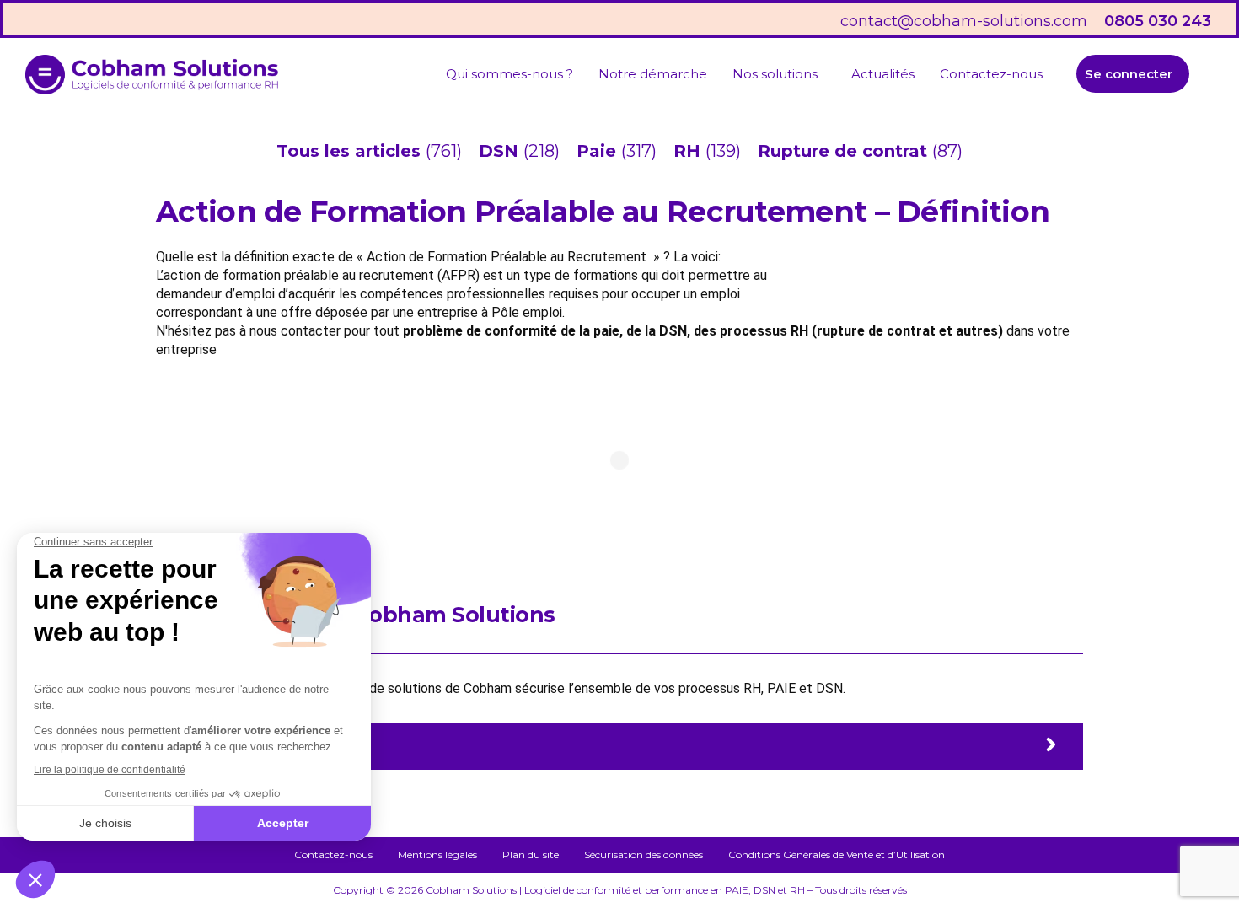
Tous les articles (351, 151)
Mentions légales (437, 854)
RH (689, 151)
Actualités (882, 74)
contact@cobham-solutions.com (963, 21)
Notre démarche (652, 74)
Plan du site (530, 854)
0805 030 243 (1157, 21)
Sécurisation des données (643, 854)
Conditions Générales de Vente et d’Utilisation (836, 854)
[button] (779, 74)
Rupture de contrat (845, 151)
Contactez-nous (991, 74)
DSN (501, 151)
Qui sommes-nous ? (509, 74)
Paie (599, 151)
